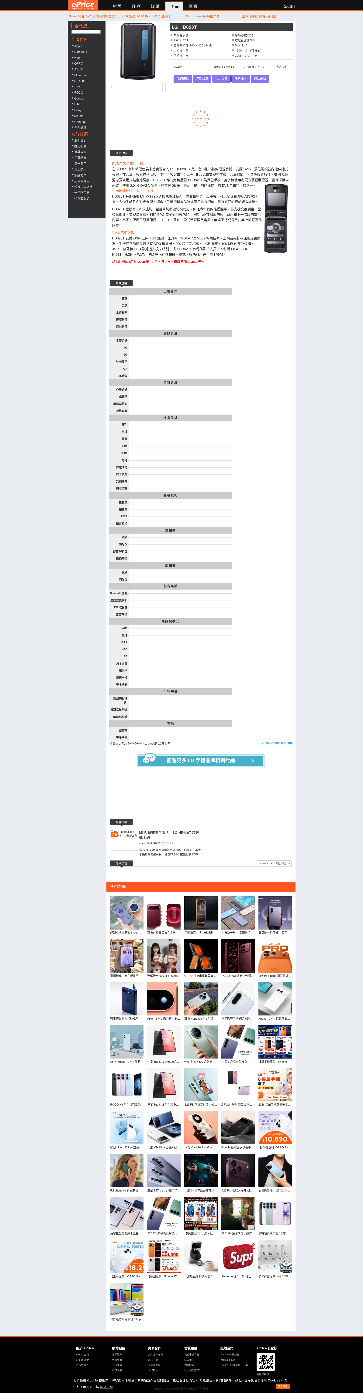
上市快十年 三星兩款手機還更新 (238, 932)
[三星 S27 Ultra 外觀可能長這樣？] (164, 1170)
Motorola (80, 75)
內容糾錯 (189, 1365)
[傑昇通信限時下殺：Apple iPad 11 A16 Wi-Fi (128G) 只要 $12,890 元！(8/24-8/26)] (126, 1299)
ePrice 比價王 (83, 5)
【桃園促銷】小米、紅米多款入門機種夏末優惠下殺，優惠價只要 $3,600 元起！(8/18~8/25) (201, 1233)
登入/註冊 (289, 6)
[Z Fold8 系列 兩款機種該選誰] (238, 1084)
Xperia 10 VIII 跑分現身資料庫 (275, 1018)
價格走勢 (260, 78)
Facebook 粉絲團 (229, 1354)
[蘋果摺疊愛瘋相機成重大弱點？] (126, 998)
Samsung (80, 51)
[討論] (155, 6)
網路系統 (171, 333)
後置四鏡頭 (81, 198)
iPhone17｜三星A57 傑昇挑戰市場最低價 (92, 16)
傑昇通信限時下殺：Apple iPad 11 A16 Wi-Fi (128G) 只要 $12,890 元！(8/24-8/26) (126, 1319)
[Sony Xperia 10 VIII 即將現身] (126, 1042)
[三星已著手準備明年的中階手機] (238, 998)
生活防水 (80, 169)
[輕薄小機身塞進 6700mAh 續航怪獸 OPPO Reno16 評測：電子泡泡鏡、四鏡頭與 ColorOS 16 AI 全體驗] (126, 913)
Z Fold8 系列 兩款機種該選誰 (238, 1104)
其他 (170, 723)
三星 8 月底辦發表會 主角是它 (238, 1061)
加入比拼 (281, 66)
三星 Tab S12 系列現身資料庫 (164, 1104)
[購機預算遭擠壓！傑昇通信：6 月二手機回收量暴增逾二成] (275, 1213)
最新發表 (80, 140)
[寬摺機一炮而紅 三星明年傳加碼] (275, 913)
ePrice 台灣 (82, 1354)
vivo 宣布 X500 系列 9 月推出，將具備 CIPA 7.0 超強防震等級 (201, 1061)
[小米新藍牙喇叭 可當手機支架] (201, 1256)
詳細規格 (183, 78)
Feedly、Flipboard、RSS (234, 1365)
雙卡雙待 (80, 163)
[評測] (136, 6)
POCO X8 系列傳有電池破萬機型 (126, 1104)
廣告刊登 (153, 1359)
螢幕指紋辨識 (83, 187)
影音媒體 (171, 586)
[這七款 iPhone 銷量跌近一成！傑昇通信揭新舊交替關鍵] (275, 956)
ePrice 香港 (82, 1359)
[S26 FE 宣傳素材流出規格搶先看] (201, 1084)
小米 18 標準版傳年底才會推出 (258, 16)
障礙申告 (189, 1359)
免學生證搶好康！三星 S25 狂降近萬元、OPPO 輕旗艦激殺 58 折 (126, 1233)
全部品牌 (80, 127)
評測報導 (202, 78)
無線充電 (80, 175)
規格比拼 (241, 78)
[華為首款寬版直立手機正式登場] (164, 913)
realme (79, 116)
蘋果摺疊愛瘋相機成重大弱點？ (126, 1018)
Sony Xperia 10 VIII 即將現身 (126, 1061)
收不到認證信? (192, 1370)
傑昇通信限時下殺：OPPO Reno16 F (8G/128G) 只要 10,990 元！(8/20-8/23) (275, 1276)
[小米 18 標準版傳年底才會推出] (201, 1170)
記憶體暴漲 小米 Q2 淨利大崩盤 (275, 1190)
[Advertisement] (204, 793)
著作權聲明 (82, 1365)
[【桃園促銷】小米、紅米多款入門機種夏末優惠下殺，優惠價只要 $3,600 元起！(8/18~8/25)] (201, 1213)
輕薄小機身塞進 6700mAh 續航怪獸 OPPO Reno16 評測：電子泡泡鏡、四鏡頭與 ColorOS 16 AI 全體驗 (126, 932)
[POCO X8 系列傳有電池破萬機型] (126, 1084)
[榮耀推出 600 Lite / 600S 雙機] (164, 956)
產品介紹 (121, 153)
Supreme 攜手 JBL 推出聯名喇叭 (238, 1276)
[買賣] (193, 6)
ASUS (78, 69)
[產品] (174, 6)
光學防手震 (81, 192)
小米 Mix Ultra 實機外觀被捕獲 (164, 1147)
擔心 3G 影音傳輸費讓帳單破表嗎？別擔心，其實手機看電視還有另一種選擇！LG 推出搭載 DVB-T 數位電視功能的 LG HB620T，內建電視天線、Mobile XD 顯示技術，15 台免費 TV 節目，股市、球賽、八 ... (170, 852)
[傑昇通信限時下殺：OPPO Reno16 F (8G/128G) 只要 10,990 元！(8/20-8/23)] (275, 1256)
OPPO (78, 63)
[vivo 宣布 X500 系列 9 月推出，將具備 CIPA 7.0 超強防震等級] (201, 1042)
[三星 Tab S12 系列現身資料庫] (164, 1084)
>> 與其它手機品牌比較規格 (277, 743)
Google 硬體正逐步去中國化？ (238, 1147)
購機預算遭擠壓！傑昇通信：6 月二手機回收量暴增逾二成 (275, 1233)
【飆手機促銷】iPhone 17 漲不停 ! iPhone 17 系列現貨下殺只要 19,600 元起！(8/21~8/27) (275, 1061)
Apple (78, 46)
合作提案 (153, 1370)
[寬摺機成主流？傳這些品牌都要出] (126, 956)
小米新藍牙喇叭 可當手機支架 (201, 1276)
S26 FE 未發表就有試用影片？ (164, 1233)
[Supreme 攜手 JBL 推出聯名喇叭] (238, 1256)
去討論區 (221, 78)
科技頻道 (117, 1370)
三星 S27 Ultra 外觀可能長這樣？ (164, 1190)
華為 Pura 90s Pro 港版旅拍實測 (201, 1018)
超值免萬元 (81, 181)
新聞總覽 (117, 1354)
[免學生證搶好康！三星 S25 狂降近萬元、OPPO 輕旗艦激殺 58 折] (126, 1213)
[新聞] (117, 6)
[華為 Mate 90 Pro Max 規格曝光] (201, 1127)
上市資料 (171, 291)
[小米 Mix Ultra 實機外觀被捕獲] (164, 1127)
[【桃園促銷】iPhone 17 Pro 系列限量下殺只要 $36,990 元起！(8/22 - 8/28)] (164, 1256)
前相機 (170, 565)
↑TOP (305, 1370)
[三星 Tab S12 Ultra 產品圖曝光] (164, 1042)
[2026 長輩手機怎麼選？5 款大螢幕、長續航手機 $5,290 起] (275, 1084)
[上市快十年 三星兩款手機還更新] (238, 913)
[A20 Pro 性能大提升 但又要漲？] (238, 1170)
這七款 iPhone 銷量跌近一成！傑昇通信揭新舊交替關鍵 (275, 976)
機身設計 (171, 418)
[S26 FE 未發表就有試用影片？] (164, 1213)
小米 (77, 86)
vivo (77, 57)
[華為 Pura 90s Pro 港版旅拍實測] (201, 998)
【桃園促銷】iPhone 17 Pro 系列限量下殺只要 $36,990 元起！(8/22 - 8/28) (164, 1276)
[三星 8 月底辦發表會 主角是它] (238, 1042)
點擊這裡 (106, 1387)
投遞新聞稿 (154, 1365)
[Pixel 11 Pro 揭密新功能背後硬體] (164, 998)
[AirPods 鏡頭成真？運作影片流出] (238, 1213)
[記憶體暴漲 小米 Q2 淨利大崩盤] (275, 1170)
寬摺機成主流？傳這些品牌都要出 (126, 976)
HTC (77, 104)
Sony (77, 110)
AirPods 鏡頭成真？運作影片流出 (238, 1233)
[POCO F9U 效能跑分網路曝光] (238, 956)
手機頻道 (117, 1359)
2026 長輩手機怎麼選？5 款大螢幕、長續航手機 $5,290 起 (275, 1104)
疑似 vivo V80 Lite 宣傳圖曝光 (126, 1147)
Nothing (79, 122)
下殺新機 (80, 157)
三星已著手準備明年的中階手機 (238, 1018)
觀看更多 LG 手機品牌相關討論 (201, 760)
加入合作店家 (155, 1354)
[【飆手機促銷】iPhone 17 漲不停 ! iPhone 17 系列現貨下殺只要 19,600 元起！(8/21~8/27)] (275, 1042)
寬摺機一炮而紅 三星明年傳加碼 (275, 932)
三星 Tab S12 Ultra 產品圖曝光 (164, 1061)
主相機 (170, 530)
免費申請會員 (191, 1354)
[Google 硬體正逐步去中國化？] (238, 1127)
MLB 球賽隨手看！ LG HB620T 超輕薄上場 (169, 835)
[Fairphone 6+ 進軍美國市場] (126, 1170)
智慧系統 (171, 383)
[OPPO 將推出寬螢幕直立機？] (201, 956)
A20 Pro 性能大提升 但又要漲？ (238, 1190)
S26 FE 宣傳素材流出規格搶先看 (201, 1104)
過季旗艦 (80, 152)
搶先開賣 (80, 146)
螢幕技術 (171, 495)
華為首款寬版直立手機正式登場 (164, 932)
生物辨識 (171, 692)
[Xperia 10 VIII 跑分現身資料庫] (275, 998)
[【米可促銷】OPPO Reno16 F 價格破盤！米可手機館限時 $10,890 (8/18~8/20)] (275, 1127)
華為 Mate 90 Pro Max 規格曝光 (201, 1147)
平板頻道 (117, 1365)
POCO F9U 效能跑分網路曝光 (238, 976)
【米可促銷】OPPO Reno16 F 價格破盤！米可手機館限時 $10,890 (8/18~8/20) (147, 16)
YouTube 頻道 (228, 1359)
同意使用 (283, 1386)
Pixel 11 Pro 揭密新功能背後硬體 (164, 1018)
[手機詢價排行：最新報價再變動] (201, 913)
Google (79, 98)
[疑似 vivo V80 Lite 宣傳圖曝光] (126, 1127)
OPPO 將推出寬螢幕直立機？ (201, 976)
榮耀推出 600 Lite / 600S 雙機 (164, 976)
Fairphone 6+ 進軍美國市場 (202, 16)
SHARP (79, 81)
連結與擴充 (171, 621)
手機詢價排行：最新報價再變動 (201, 932)
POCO (78, 92)
